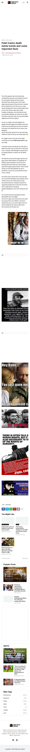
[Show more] (22, 509)
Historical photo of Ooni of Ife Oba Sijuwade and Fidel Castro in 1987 (7, 550)
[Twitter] (7, 509)
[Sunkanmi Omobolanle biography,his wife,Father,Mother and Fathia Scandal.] (8, 587)
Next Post (24, 558)
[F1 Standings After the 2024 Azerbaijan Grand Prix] (8, 682)
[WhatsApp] (10, 509)
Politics (15, 701)
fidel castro (9, 40)
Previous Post (6, 558)
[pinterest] (16, 740)
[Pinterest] (14, 509)
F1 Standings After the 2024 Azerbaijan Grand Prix (19, 681)
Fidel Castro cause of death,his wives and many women (8, 528)
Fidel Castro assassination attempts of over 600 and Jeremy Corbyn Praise (22, 530)
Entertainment (15, 695)
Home (3, 40)
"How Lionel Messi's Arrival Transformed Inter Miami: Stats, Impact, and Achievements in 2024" (20, 670)
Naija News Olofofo (20, 749)
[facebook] (13, 740)
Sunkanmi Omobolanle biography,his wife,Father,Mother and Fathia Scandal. (20, 588)
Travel (15, 707)
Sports (15, 704)
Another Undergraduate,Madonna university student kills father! (20, 599)
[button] (2, 2)
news (15, 713)
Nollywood (15, 698)
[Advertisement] (15, 21)
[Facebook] (3, 509)
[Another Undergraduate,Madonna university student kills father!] (8, 599)
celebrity (15, 710)
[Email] (18, 509)
